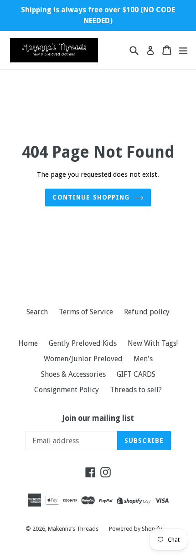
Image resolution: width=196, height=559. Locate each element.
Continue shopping (90, 197)
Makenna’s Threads (74, 528)
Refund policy (147, 312)
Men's (143, 358)
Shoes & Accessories (73, 374)
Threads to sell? (136, 389)
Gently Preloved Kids (83, 343)
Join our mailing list (98, 418)
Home (28, 343)
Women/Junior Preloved (83, 358)
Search (37, 312)
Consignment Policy (66, 389)
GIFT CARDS (136, 374)
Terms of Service (86, 312)
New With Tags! (153, 343)
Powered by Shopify (135, 528)
